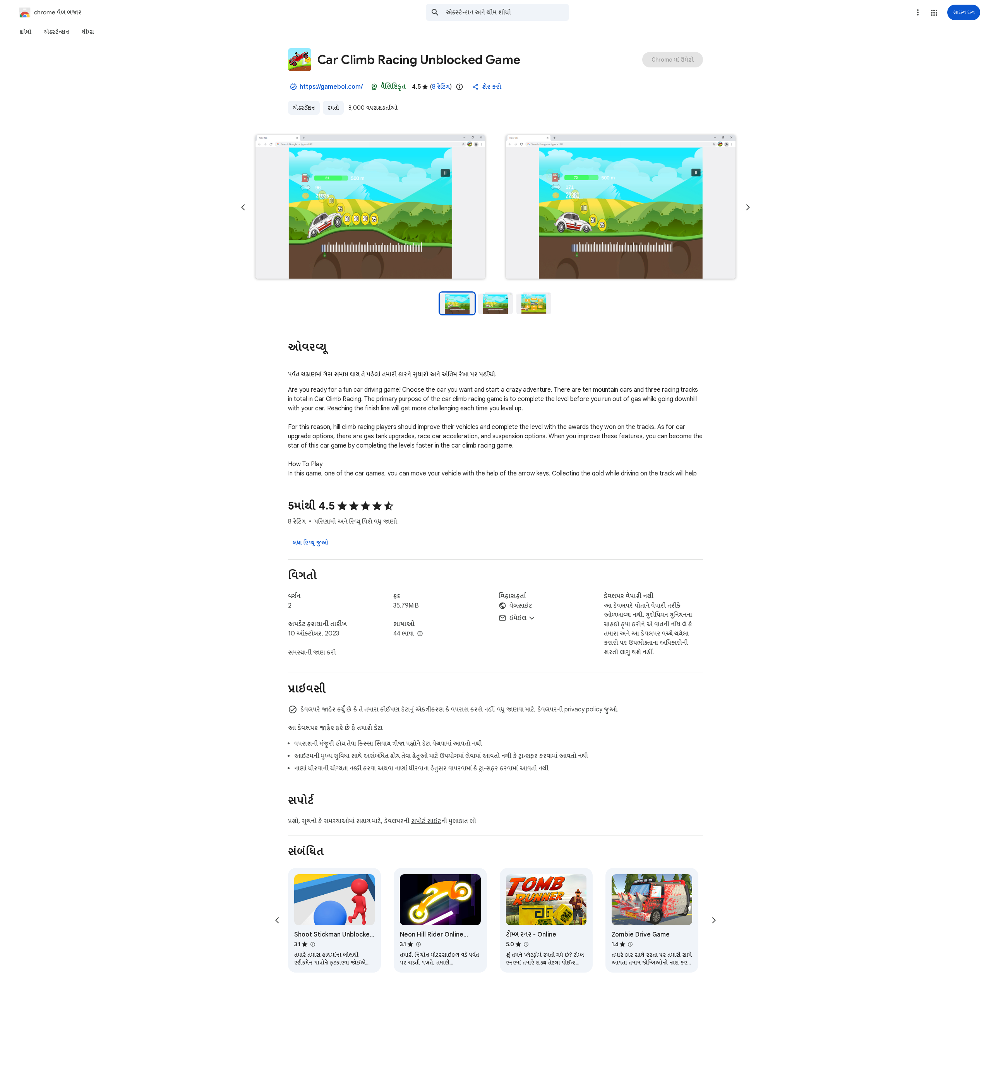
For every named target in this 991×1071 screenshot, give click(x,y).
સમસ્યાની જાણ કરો (312, 652)
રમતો (333, 107)
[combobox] (507, 12)
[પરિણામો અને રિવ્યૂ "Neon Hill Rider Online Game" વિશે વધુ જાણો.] (418, 944)
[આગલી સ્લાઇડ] (748, 207)
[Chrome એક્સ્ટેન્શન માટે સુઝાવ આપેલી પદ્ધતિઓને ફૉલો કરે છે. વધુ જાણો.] (374, 86)
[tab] (25, 32)
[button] (934, 13)
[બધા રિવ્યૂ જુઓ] (310, 542)
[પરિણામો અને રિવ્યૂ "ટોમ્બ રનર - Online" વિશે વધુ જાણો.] (526, 944)
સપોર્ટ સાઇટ (426, 821)
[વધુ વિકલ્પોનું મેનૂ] (918, 12)
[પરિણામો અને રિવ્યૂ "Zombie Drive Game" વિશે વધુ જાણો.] (630, 944)
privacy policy (583, 709)
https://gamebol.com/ (331, 87)
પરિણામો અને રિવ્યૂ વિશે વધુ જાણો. (356, 521)
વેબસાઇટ (520, 606)
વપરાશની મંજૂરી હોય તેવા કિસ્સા (333, 743)
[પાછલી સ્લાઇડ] (243, 207)
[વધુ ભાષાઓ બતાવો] (420, 634)
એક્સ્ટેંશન (304, 107)
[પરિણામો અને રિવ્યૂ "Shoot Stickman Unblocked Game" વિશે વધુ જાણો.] (312, 944)
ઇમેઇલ (517, 618)
